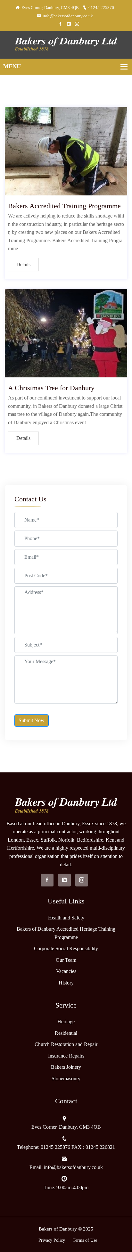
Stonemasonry (66, 1078)
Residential (66, 1033)
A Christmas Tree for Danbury (51, 388)
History (66, 982)
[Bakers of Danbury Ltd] (66, 44)
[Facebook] (60, 24)
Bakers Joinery (66, 1067)
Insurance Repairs (66, 1055)
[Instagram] (77, 24)
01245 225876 (101, 7)
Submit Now (32, 720)
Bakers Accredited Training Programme (64, 206)
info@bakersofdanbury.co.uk (68, 15)
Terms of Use (85, 1240)
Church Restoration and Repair (66, 1044)
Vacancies (66, 971)
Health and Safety (66, 917)
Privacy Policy (51, 1240)
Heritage (66, 1021)
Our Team (66, 960)
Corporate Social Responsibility (66, 948)
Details (23, 264)
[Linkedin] (69, 24)
